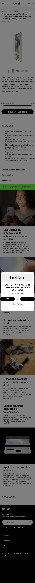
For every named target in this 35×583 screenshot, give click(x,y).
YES (7, 299)
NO (27, 299)
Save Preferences (19, 304)
